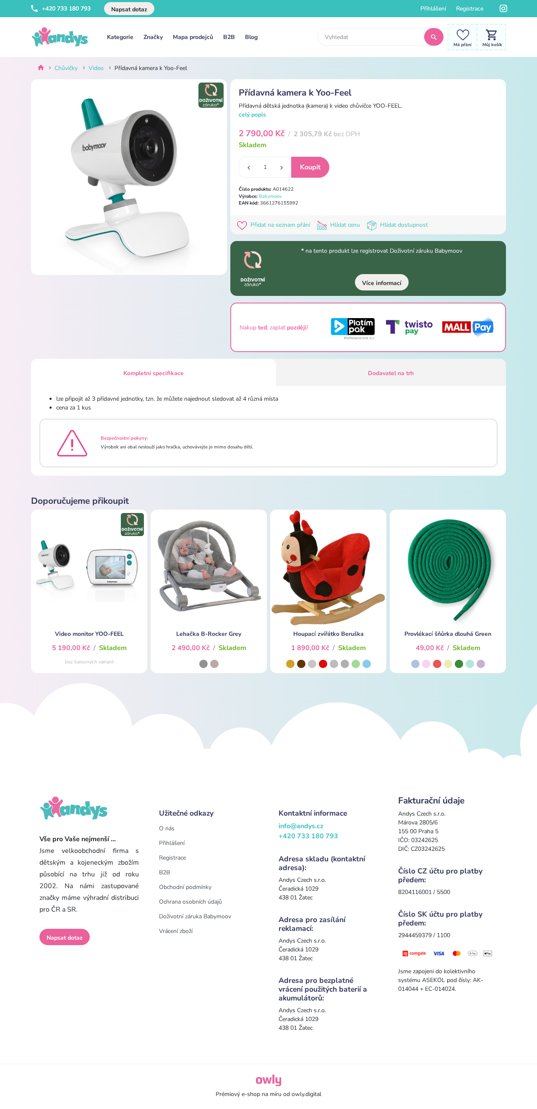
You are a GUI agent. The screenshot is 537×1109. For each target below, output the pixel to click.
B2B (229, 37)
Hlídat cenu (345, 225)
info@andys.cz (301, 826)
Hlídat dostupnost (403, 225)
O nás (167, 828)
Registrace (469, 9)
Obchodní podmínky (185, 887)
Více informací (381, 283)
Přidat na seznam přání (280, 225)
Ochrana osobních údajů (190, 902)
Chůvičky (66, 68)
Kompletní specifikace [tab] (153, 373)
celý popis (252, 115)
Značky (153, 37)
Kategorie (120, 37)
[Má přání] (460, 37)
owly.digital (306, 1094)
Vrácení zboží (176, 931)
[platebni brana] (448, 953)
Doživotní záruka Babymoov (195, 916)
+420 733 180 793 (65, 9)
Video (96, 68)
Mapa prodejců (193, 37)
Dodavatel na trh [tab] (391, 373)
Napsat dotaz (129, 9)
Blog (251, 37)
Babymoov (270, 196)
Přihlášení (433, 9)
